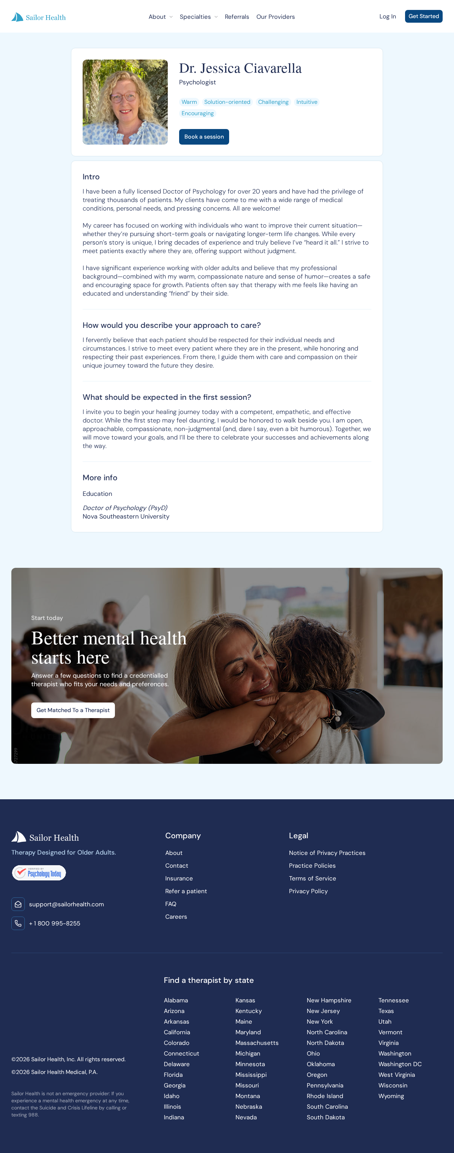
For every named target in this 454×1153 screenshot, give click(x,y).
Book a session (204, 136)
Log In (388, 16)
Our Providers (275, 17)
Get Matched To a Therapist (73, 710)
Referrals (237, 17)
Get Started (424, 16)
